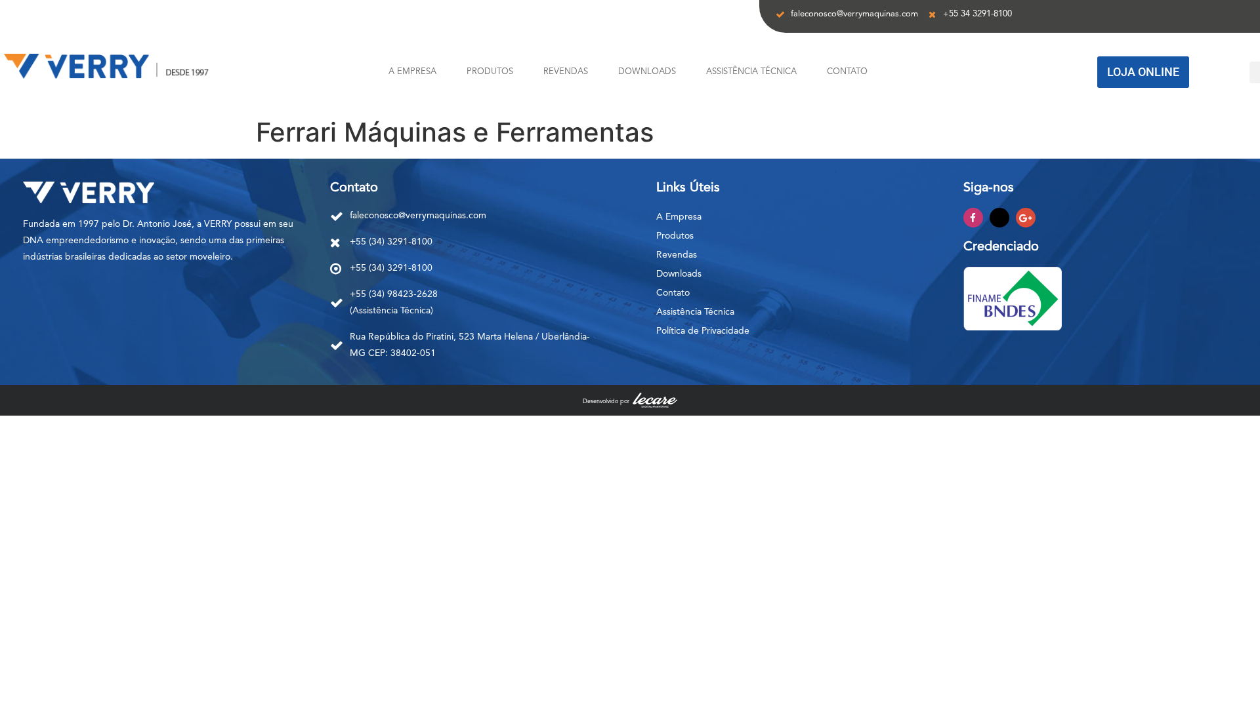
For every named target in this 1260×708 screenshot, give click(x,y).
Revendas (565, 72)
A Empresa (412, 72)
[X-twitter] (999, 217)
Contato (847, 72)
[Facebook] (973, 217)
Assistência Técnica (751, 72)
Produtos (490, 72)
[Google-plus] (1026, 217)
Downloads (647, 72)
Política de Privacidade (702, 331)
